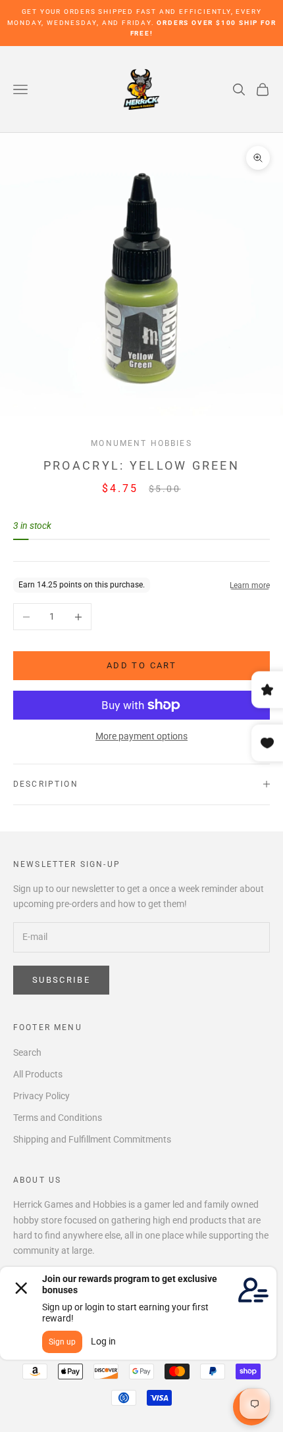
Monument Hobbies (141, 443)
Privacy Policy (41, 1096)
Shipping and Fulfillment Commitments (92, 1139)
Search (27, 1052)
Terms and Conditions (57, 1117)
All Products (38, 1074)
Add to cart (141, 665)
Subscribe (61, 980)
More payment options (141, 736)
